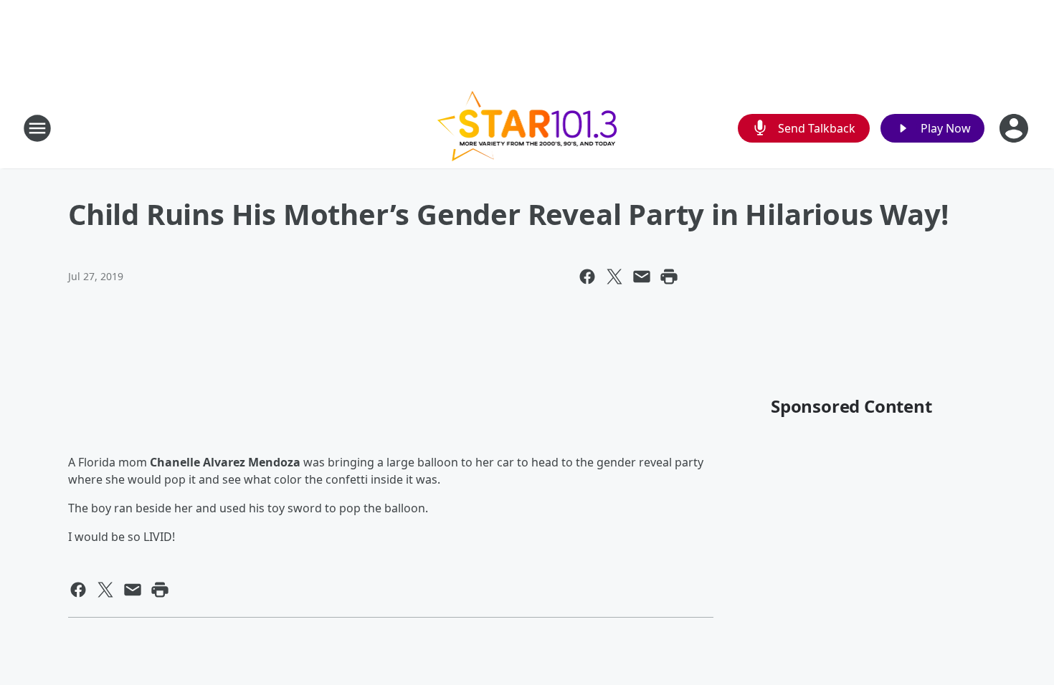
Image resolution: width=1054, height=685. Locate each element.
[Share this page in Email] (642, 277)
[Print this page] (669, 277)
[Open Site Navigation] (37, 128)
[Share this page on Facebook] (587, 277)
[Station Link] (527, 128)
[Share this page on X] (614, 277)
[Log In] (1015, 128)
